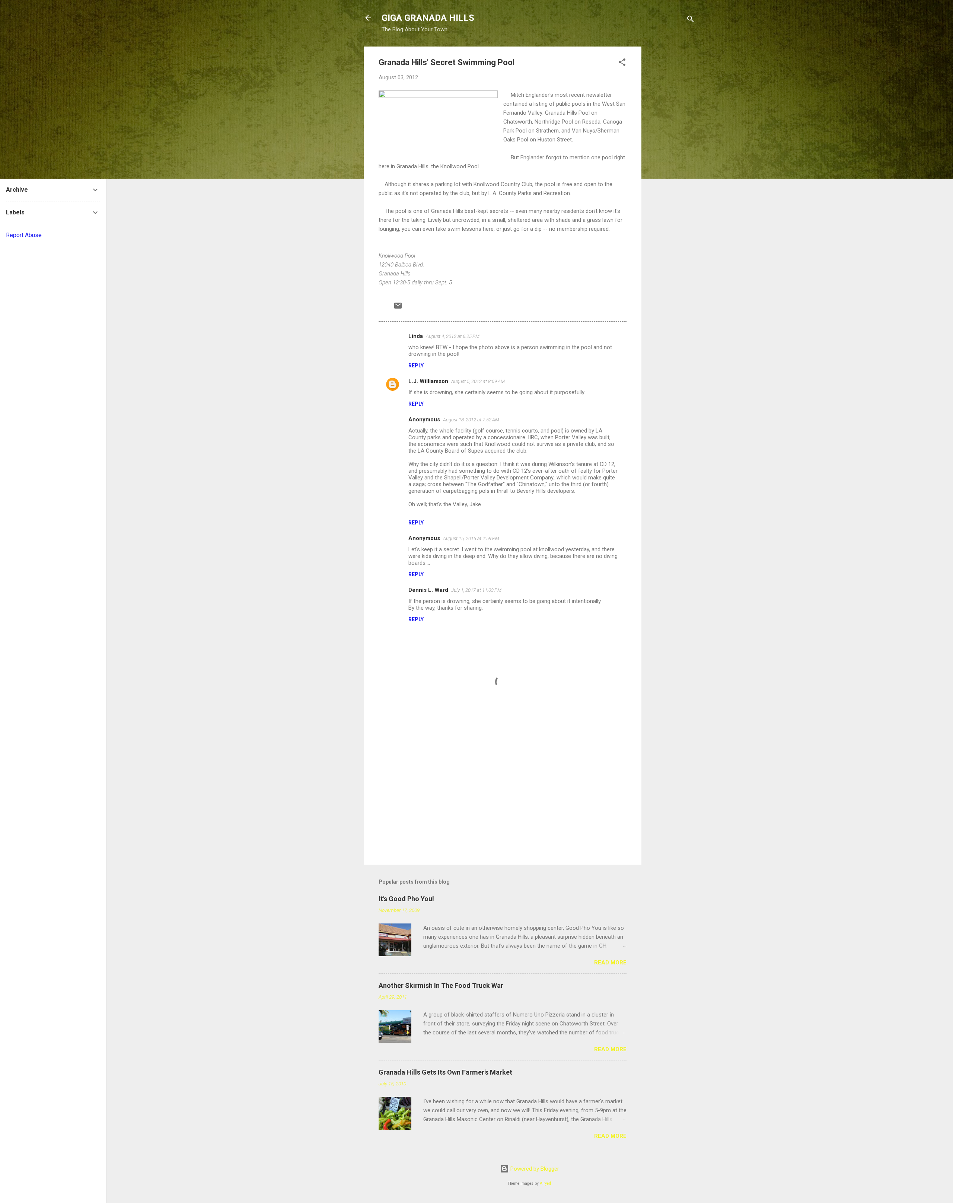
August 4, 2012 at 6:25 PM (452, 336)
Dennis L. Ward (428, 590)
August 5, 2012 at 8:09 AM (478, 381)
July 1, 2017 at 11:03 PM (476, 590)
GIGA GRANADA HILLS (428, 18)
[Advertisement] (671, 158)
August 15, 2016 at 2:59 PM (471, 538)
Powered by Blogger (534, 1168)
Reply (416, 365)
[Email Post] (397, 308)
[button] (622, 63)
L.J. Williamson (428, 381)
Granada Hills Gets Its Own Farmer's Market (445, 1072)
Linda (415, 336)
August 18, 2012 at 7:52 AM (471, 419)
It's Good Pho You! (406, 899)
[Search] (690, 20)
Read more (610, 962)
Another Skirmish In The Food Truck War (441, 985)
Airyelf (545, 1183)
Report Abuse (24, 235)
